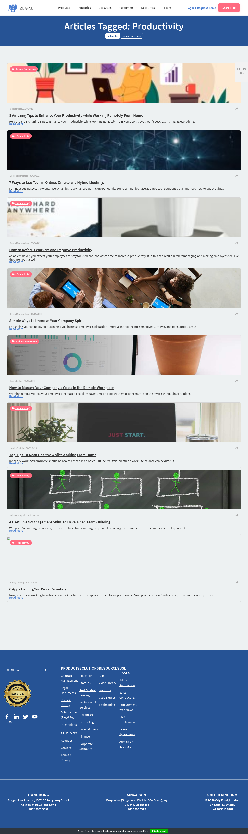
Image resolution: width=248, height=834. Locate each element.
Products (64, 8)
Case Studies (107, 697)
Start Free (229, 8)
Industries (84, 8)
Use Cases (105, 8)
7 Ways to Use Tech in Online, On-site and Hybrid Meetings (56, 182)
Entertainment (88, 729)
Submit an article (132, 35)
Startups (85, 683)
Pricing (167, 8)
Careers (66, 748)
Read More (16, 124)
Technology (87, 722)
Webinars (105, 690)
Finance (84, 736)
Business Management (27, 341)
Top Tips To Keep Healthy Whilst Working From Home (52, 454)
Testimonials (107, 705)
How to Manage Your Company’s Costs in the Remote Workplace (61, 387)
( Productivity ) (23, 136)
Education (86, 676)
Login (190, 8)
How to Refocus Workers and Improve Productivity (50, 249)
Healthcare (86, 714)
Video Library (107, 683)
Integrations (69, 725)
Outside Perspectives (26, 68)
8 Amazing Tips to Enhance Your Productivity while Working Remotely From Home (76, 115)
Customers (126, 8)
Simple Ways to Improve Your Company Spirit (46, 320)
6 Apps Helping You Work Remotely (38, 589)
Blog (102, 676)
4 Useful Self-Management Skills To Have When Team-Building (59, 521)
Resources (148, 8)
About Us (67, 740)
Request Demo (206, 8)
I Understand (159, 831)
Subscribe (113, 35)
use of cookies (140, 831)
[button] (26, 670)
